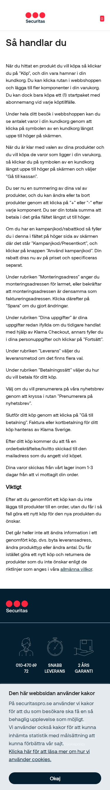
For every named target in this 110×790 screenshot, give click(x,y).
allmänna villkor (76, 569)
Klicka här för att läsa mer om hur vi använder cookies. (49, 755)
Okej (55, 778)
